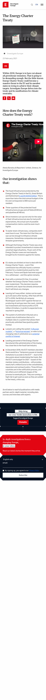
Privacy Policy (34, 470)
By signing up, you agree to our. (22, 470)
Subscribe (23, 475)
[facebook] (4, 98)
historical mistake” (23, 332)
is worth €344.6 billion (28, 196)
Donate (23, 422)
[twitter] (9, 98)
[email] (13, 98)
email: (5, 463)
